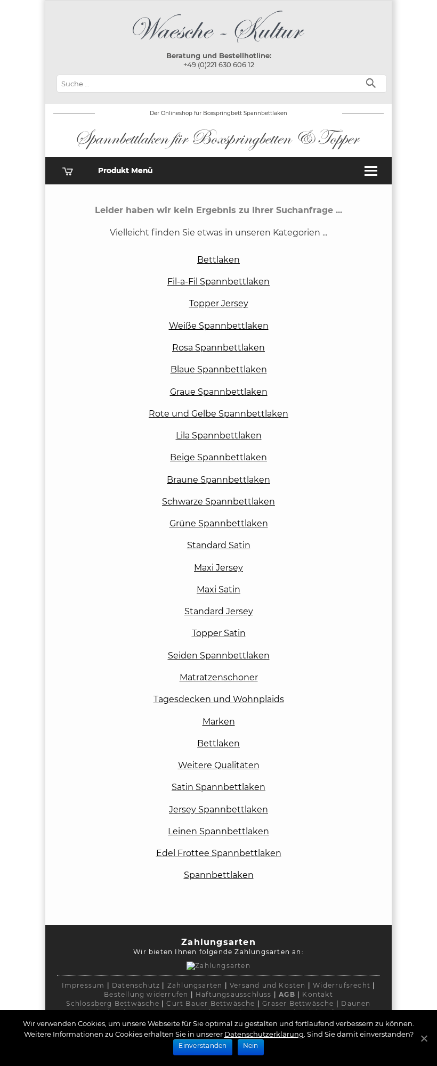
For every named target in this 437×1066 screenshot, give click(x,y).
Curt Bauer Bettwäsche (210, 1003)
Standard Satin (218, 545)
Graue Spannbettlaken (219, 392)
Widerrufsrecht (341, 985)
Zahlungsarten (195, 985)
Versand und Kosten (268, 985)
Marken (219, 722)
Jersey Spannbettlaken (218, 809)
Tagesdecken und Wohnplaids (218, 699)
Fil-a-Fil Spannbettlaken (218, 281)
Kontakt (317, 994)
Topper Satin (219, 633)
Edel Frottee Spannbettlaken (218, 853)
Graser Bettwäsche (298, 1003)
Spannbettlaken (219, 875)
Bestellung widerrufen (146, 994)
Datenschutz (136, 985)
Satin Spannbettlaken (218, 787)
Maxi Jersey (218, 568)
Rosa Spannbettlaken (218, 348)
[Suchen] (373, 82)
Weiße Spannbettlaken (219, 326)
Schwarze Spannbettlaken (218, 502)
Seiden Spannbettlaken (219, 655)
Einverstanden (202, 1045)
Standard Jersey (218, 611)
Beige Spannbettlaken (218, 457)
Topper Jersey (218, 303)
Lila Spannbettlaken (219, 435)
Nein (250, 1045)
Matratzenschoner (219, 677)
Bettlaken (218, 260)
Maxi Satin (218, 589)
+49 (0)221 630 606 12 (218, 64)
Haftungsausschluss (234, 994)
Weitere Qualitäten (219, 765)
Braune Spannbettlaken (218, 480)
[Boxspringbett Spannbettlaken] (218, 45)
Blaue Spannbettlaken (219, 369)
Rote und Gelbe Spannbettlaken (218, 414)
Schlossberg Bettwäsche (112, 1003)
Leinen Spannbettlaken (218, 831)
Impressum (83, 985)
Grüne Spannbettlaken (218, 523)
